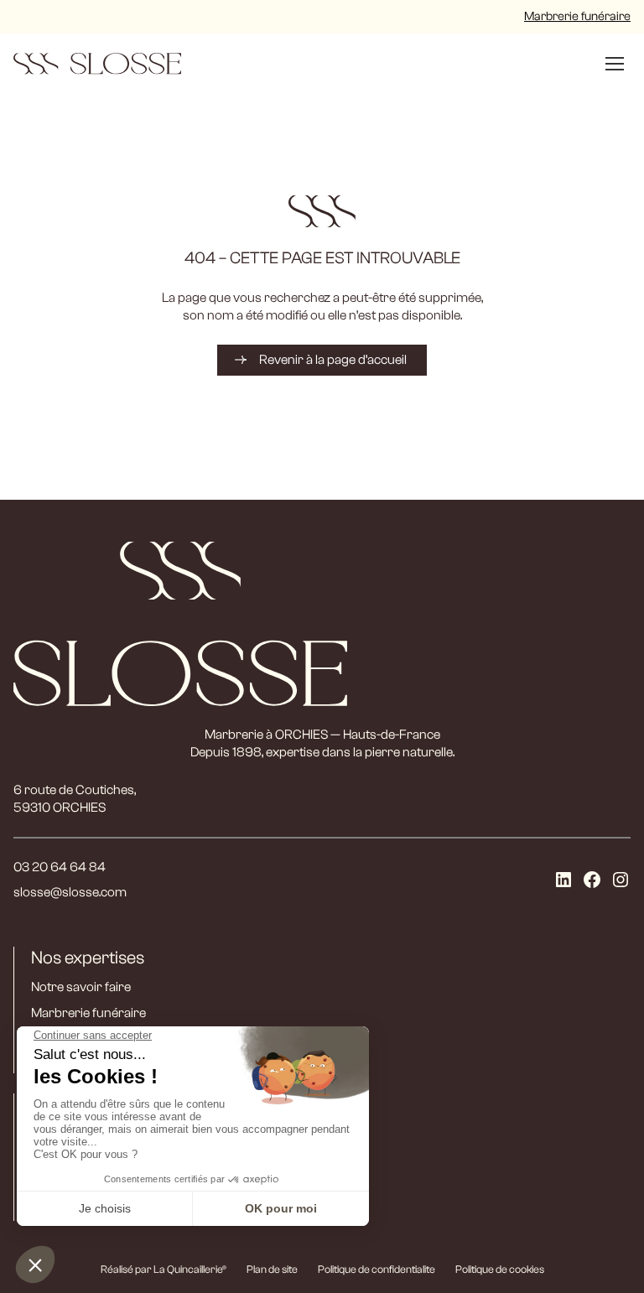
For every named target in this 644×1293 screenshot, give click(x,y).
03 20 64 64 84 (59, 867)
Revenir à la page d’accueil (333, 359)
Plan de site (272, 1269)
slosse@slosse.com (70, 892)
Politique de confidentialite (376, 1269)
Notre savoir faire (81, 986)
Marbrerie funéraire (577, 16)
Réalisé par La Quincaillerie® (163, 1269)
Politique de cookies (499, 1269)
